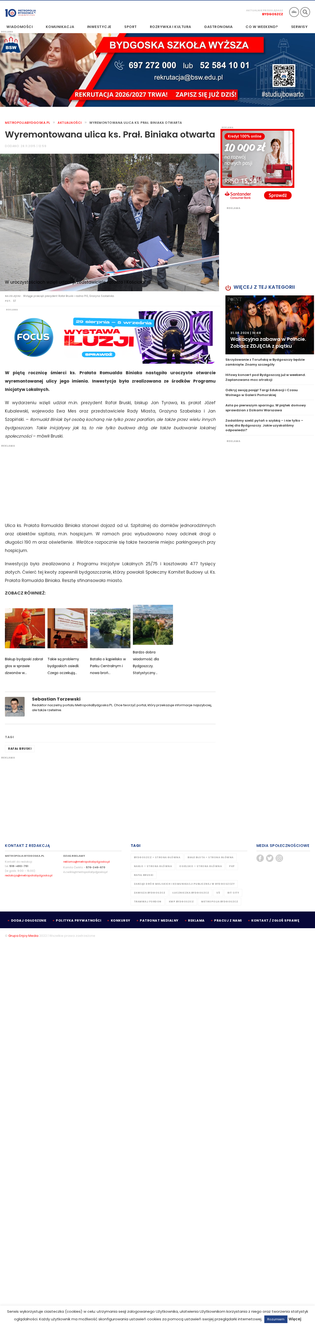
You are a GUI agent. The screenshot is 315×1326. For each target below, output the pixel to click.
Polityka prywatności (78, 920)
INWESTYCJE (99, 26)
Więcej (294, 1319)
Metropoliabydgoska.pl (27, 122)
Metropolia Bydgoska (20, 11)
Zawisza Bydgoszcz (149, 893)
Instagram (279, 858)
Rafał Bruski (20, 748)
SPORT (130, 26)
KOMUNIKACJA (60, 26)
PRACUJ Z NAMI (228, 920)
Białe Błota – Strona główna (211, 857)
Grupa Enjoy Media (23, 935)
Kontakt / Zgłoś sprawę (275, 920)
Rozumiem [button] (275, 1319)
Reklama (196, 920)
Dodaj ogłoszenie (29, 920)
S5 (218, 893)
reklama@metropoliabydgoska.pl (86, 862)
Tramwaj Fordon (147, 901)
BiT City (233, 893)
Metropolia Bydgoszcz (219, 901)
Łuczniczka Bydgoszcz (191, 893)
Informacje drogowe (294, 12)
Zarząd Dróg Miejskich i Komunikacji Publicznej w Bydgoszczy (184, 884)
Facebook (260, 858)
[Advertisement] (108, 482)
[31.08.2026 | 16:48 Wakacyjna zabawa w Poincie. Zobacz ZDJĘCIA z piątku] (269, 325)
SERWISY (299, 26)
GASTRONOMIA (218, 26)
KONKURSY (120, 920)
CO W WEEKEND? (262, 26)
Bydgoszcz (272, 14)
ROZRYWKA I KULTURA (170, 26)
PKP (232, 866)
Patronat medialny (159, 920)
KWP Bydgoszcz (181, 901)
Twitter (269, 858)
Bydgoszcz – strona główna (157, 857)
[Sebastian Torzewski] (15, 706)
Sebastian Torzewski (56, 699)
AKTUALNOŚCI (70, 122)
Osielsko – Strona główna (200, 866)
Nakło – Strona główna (153, 866)
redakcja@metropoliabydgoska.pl (28, 875)
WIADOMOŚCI (19, 26)
